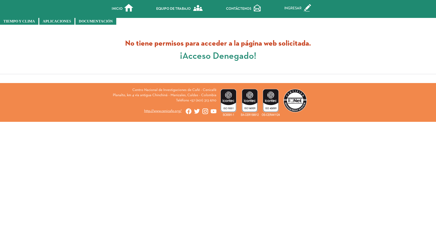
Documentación (96, 21)
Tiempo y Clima (19, 21)
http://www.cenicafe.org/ (163, 111)
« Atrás (218, 80)
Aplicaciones (57, 21)
